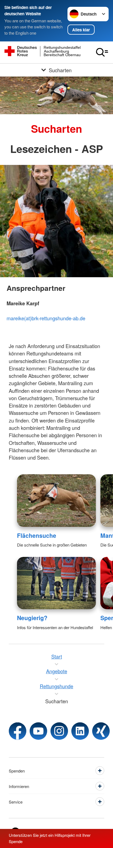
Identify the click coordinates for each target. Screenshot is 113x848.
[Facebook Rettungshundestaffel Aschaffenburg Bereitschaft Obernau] (17, 731)
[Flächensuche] (56, 500)
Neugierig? (32, 618)
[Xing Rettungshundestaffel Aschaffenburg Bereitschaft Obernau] (101, 731)
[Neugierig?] (56, 583)
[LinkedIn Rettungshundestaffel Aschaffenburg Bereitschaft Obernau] (80, 731)
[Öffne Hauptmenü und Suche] (102, 52)
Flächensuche (36, 535)
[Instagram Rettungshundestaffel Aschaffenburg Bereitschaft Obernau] (59, 731)
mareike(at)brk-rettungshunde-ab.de (46, 318)
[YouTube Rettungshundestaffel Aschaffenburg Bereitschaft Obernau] (38, 731)
